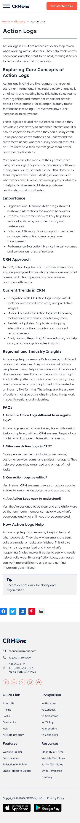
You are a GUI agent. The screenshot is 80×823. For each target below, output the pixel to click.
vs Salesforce (49, 716)
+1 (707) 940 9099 (20, 657)
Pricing (7, 709)
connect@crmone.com (22, 651)
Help (6, 728)
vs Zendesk (48, 709)
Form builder (11, 758)
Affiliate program (13, 734)
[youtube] (38, 682)
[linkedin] (14, 682)
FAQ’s (6, 716)
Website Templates (53, 758)
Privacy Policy (56, 798)
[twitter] (22, 682)
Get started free (61, 6)
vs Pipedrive (49, 728)
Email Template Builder (17, 770)
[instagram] (30, 682)
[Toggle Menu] (6, 6)
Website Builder (12, 752)
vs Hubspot (48, 703)
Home (6, 21)
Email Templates (51, 770)
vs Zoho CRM (49, 734)
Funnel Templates (52, 764)
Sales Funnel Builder (15, 764)
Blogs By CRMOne (52, 752)
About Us (8, 703)
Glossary (19, 21)
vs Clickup (47, 722)
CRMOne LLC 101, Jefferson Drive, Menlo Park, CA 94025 (22, 668)
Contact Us (9, 722)
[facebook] (6, 682)
